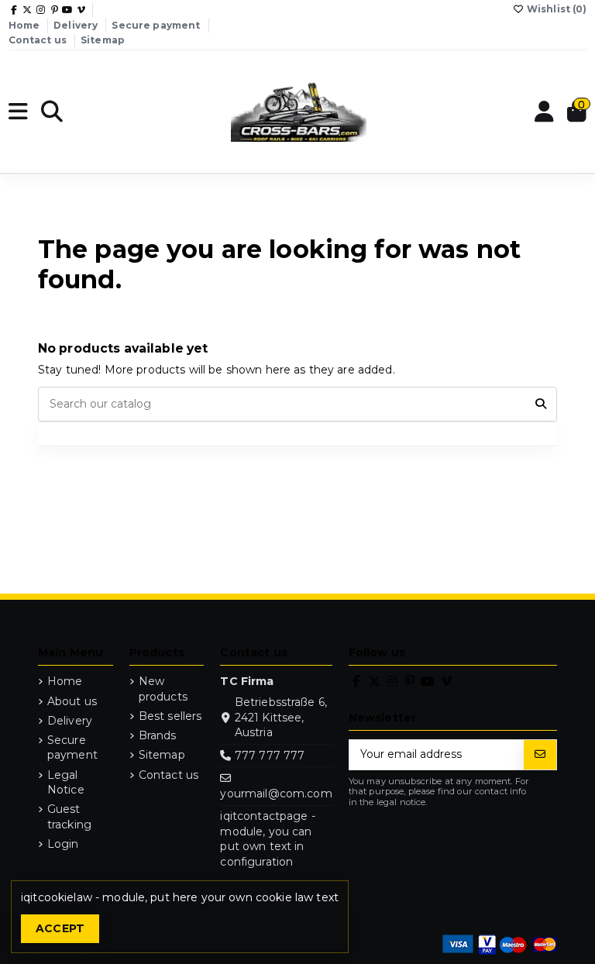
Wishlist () (555, 9)
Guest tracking (69, 816)
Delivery (76, 25)
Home (26, 25)
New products (163, 689)
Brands (158, 735)
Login (63, 844)
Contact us (39, 40)
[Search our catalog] (540, 404)
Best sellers (170, 716)
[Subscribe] (540, 754)
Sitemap (103, 40)
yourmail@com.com (276, 793)
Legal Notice (65, 782)
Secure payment (157, 25)
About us (72, 701)
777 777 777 (270, 756)
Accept (60, 928)
